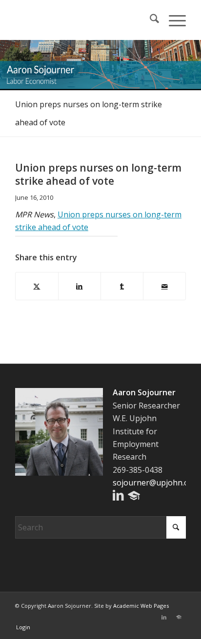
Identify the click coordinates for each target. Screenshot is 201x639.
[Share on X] (37, 286)
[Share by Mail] (164, 286)
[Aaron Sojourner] (83, 19)
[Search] (149, 19)
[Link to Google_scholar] (178, 617)
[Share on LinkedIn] (79, 286)
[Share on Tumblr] (122, 286)
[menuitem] (149, 19)
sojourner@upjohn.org (155, 482)
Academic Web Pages (141, 605)
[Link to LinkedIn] (164, 617)
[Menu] (172, 19)
